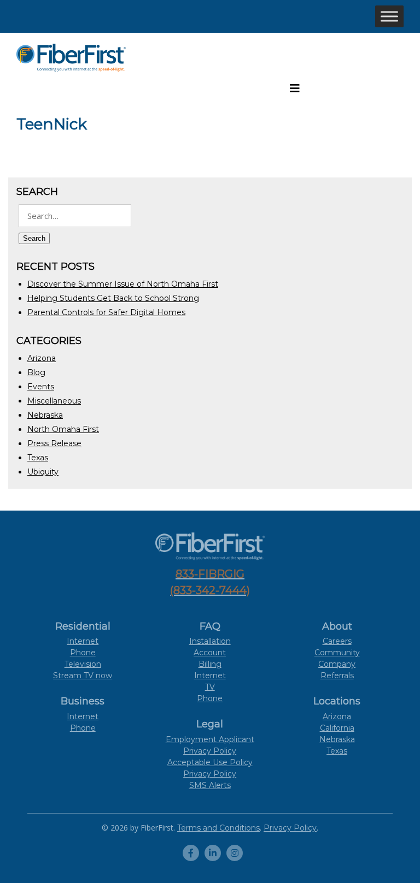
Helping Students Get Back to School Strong (113, 298)
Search (34, 238)
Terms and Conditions (218, 828)
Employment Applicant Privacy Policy (210, 745)
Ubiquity (43, 472)
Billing (210, 664)
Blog (36, 372)
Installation (210, 641)
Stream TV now (82, 675)
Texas (37, 458)
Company (336, 664)
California (337, 728)
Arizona (41, 358)
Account (210, 652)
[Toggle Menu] (389, 16)
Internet (82, 641)
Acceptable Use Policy (210, 762)
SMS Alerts (210, 785)
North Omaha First (63, 429)
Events (40, 387)
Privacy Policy (209, 774)
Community (337, 652)
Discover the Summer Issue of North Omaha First (122, 284)
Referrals (337, 675)
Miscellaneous (54, 401)
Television (83, 664)
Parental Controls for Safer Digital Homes (106, 312)
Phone (83, 652)
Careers (337, 641)
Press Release (54, 443)
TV (210, 687)
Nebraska (45, 415)
